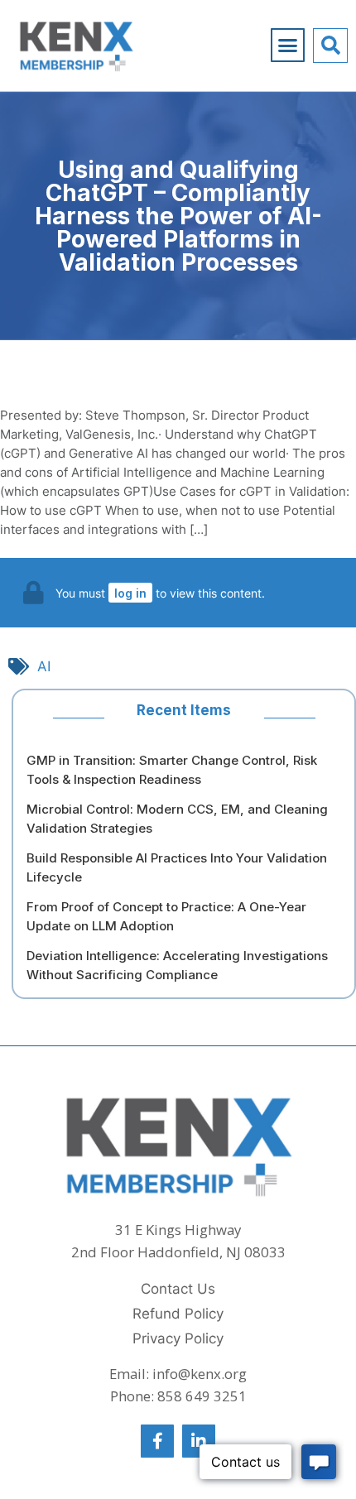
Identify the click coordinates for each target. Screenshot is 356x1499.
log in (130, 593)
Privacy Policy (178, 1338)
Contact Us (178, 1288)
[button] (288, 45)
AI (44, 666)
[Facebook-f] (157, 1441)
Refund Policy (178, 1313)
